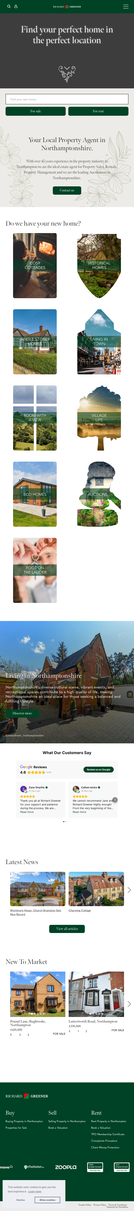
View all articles (67, 929)
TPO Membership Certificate (107, 1134)
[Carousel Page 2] (35, 1014)
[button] (39, 894)
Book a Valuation (58, 1128)
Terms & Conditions (117, 1205)
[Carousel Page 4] (41, 1014)
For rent (98, 111)
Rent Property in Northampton (108, 1121)
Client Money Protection (105, 1147)
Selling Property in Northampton (67, 1121)
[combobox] (67, 100)
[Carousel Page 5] (44, 1014)
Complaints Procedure (104, 1141)
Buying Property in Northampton (24, 1121)
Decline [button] (21, 1200)
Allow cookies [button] (47, 1200)
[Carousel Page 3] (38, 1014)
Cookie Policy (85, 1205)
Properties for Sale (16, 1128)
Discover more (22, 713)
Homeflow (123, 1207)
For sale (35, 111)
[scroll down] (67, 74)
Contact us (67, 190)
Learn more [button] (34, 1191)
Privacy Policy (99, 1205)
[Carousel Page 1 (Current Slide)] (32, 1014)
